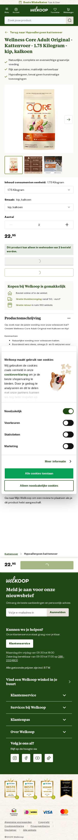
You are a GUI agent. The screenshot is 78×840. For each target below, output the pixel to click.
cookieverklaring (16, 374)
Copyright (43, 822)
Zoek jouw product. (20, 20)
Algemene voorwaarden (18, 822)
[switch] (68, 423)
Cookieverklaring (14, 826)
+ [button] (67, 224)
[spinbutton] (39, 225)
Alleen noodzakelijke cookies (39, 485)
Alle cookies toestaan (39, 473)
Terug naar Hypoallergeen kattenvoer (36, 32)
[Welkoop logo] (39, 9)
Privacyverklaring (40, 826)
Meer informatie (55, 461)
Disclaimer (10, 830)
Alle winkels (29, 830)
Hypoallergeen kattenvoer (41, 554)
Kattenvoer (11, 554)
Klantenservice (19, 643)
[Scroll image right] (68, 119)
